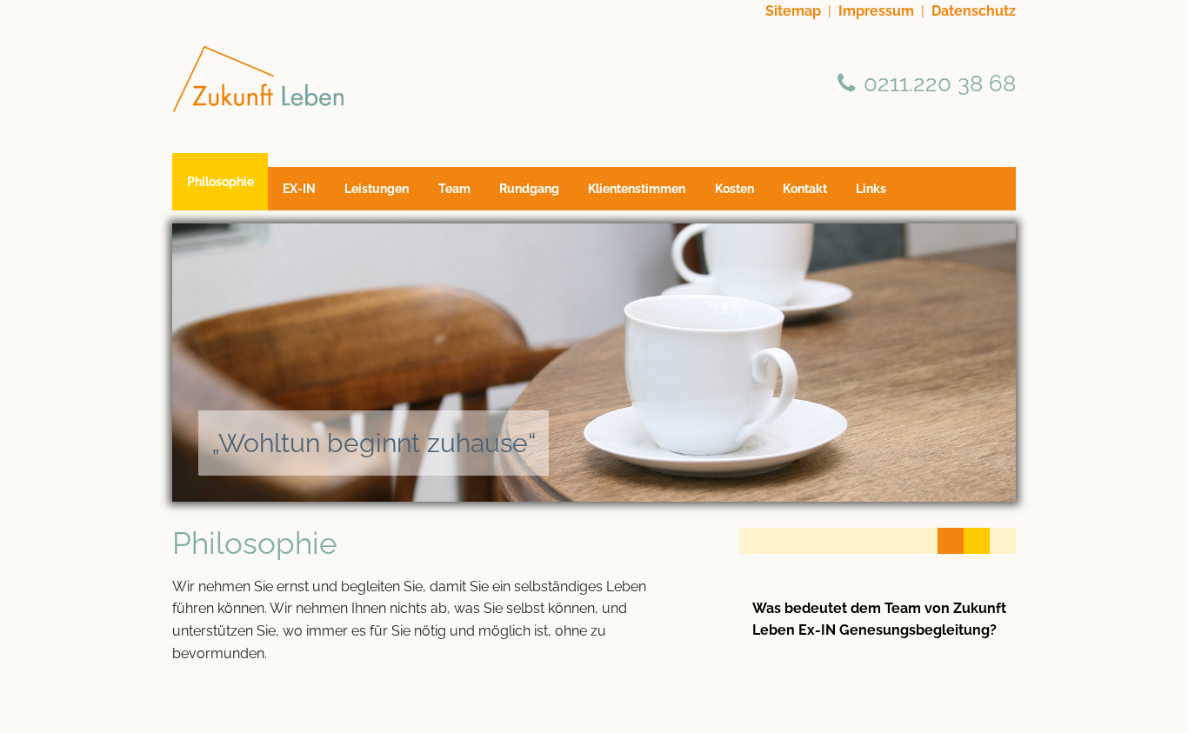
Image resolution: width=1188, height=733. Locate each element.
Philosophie (220, 182)
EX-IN (299, 189)
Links (871, 189)
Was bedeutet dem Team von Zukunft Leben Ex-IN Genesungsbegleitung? (879, 619)
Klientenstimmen (636, 189)
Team (454, 189)
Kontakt (805, 189)
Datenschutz (973, 11)
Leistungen (376, 189)
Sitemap (793, 11)
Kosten (734, 189)
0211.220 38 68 (940, 83)
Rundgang (529, 189)
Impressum (876, 11)
